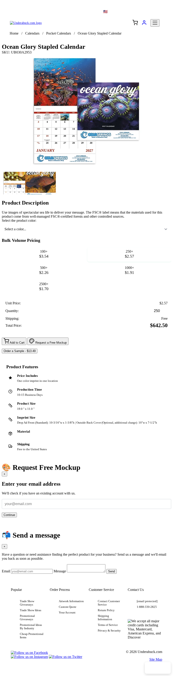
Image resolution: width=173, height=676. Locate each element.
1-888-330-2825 (147, 606)
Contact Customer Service (109, 603)
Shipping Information (105, 617)
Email (6, 571)
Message (60, 571)
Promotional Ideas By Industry (31, 626)
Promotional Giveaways (27, 617)
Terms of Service (108, 625)
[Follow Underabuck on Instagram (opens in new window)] (29, 657)
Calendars (32, 33)
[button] (30, 183)
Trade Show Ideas (30, 610)
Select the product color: (19, 220)
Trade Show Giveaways (27, 603)
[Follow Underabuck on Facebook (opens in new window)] (29, 653)
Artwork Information (71, 601)
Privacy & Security (109, 630)
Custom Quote (67, 606)
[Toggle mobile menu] (154, 23)
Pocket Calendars (58, 33)
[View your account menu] (144, 24)
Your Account (67, 612)
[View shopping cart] (135, 23)
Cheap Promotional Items (31, 635)
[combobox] (86, 229)
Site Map (155, 659)
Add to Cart (17, 342)
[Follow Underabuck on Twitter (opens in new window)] (65, 657)
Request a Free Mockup (50, 342)
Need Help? (158, 668)
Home (14, 33)
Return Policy (106, 610)
